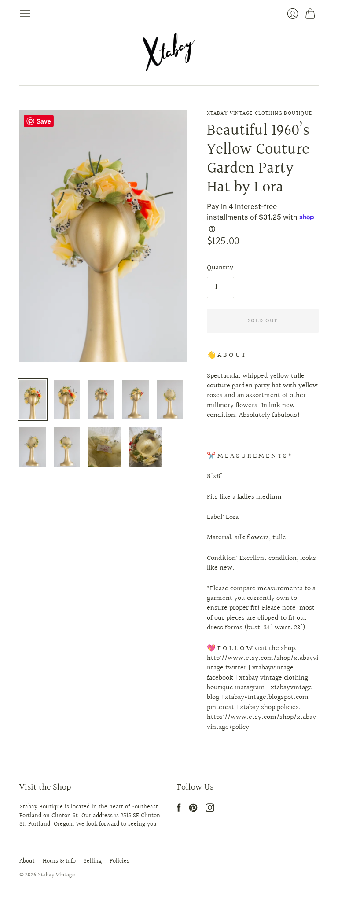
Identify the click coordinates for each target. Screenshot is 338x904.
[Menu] (25, 13)
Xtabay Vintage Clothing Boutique (259, 114)
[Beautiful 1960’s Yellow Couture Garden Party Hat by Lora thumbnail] (32, 399)
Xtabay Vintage (56, 875)
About (27, 861)
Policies (119, 861)
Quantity (220, 268)
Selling (93, 861)
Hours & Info (59, 861)
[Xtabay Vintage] (169, 52)
